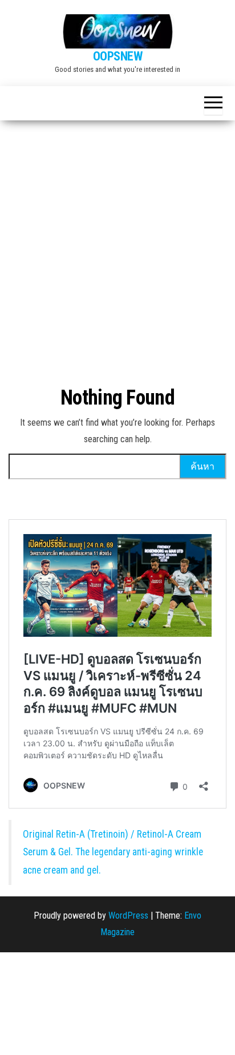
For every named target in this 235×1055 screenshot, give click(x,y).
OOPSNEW (118, 56)
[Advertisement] (117, 243)
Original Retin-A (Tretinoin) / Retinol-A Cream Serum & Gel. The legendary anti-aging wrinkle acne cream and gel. (113, 852)
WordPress (128, 915)
